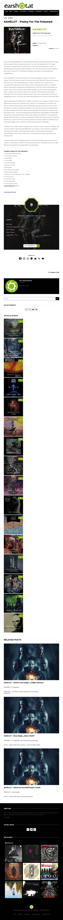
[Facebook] (20, 258)
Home (6, 11)
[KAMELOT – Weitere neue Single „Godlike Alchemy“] (31, 662)
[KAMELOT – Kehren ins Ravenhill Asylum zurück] (31, 766)
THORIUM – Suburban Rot (13, 610)
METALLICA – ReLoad (13, 374)
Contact (46, 11)
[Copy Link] (39, 258)
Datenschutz (36, 914)
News (10, 11)
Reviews (16, 11)
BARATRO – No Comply (13, 453)
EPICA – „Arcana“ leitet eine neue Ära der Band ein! (18, 796)
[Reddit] (35, 258)
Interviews (31, 11)
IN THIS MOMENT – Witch (13, 394)
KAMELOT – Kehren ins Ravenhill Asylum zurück (22, 787)
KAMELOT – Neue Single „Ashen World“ (19, 736)
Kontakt (20, 914)
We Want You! (46, 914)
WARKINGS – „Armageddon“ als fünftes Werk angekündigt (21, 740)
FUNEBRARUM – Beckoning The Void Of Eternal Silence (13, 353)
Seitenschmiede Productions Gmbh (29, 910)
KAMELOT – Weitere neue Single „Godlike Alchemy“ (24, 683)
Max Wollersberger (26, 280)
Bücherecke (39, 11)
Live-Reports (23, 11)
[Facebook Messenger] (31, 258)
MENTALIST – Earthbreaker (12, 792)
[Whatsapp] (28, 258)
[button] (13, 853)
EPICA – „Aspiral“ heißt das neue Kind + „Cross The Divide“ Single (22, 745)
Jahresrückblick (54, 11)
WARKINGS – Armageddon (11, 687)
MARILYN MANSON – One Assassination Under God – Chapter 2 (13, 628)
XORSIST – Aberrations (13, 473)
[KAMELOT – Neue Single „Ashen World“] (31, 715)
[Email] (43, 258)
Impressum (27, 914)
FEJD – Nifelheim (13, 512)
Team (14, 914)
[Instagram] (24, 258)
